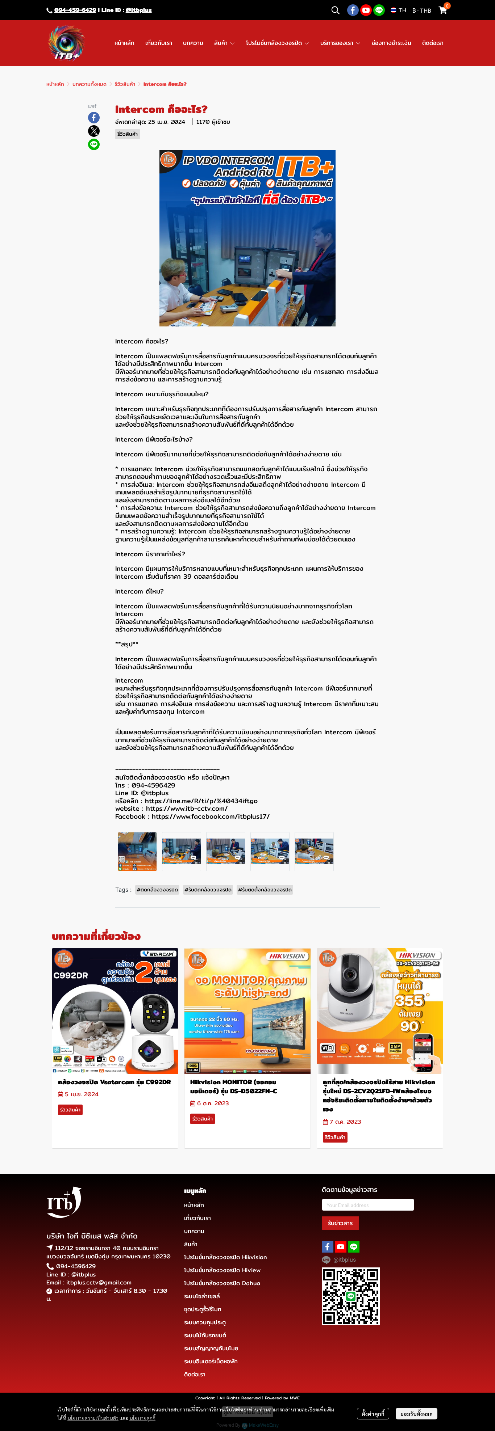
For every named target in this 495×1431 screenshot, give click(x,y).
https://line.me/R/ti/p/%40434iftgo (201, 800)
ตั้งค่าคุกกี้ (373, 1413)
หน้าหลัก (55, 84)
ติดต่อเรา (194, 1374)
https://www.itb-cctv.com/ (187, 808)
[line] (379, 10)
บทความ (194, 1231)
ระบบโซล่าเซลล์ (202, 1296)
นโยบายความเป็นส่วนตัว (92, 1418)
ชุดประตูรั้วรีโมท (202, 1309)
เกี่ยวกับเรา (197, 1218)
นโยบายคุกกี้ (142, 1418)
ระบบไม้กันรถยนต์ (205, 1335)
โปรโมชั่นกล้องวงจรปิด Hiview (222, 1270)
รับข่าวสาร (340, 1223)
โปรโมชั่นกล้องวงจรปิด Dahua (222, 1283)
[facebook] (353, 10)
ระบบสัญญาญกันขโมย (211, 1348)
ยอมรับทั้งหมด (416, 1413)
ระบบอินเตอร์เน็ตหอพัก (211, 1361)
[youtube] (366, 10)
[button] (335, 10)
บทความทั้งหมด (89, 84)
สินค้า (190, 1244)
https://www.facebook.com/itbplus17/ (211, 816)
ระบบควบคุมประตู (205, 1322)
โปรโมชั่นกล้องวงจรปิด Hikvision (225, 1257)
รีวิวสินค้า (125, 84)
